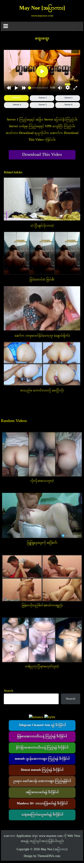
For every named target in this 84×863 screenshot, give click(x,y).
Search (8, 690)
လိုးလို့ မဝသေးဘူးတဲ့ (42, 480)
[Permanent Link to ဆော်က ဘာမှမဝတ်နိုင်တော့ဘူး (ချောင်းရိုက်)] (42, 308)
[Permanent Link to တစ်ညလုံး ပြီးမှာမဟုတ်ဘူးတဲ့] (42, 639)
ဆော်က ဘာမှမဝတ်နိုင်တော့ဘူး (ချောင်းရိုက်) (42, 335)
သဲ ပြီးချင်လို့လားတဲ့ (42, 225)
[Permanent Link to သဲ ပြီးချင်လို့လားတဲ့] (42, 199)
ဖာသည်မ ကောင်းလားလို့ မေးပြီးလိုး (42, 390)
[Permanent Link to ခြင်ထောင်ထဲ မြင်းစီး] (42, 253)
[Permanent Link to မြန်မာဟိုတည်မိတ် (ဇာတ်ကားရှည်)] (42, 578)
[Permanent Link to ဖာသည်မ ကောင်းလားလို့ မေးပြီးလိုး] (42, 364)
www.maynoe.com (50, 836)
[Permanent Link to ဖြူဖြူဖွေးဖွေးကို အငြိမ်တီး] (42, 516)
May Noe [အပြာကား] (42, 8)
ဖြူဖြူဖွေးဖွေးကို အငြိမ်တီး (42, 542)
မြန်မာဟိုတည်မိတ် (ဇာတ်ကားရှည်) (42, 605)
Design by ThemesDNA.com (42, 856)
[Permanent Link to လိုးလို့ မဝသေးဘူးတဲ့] (42, 454)
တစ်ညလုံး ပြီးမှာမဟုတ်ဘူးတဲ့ (42, 666)
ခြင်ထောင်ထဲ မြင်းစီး (42, 279)
